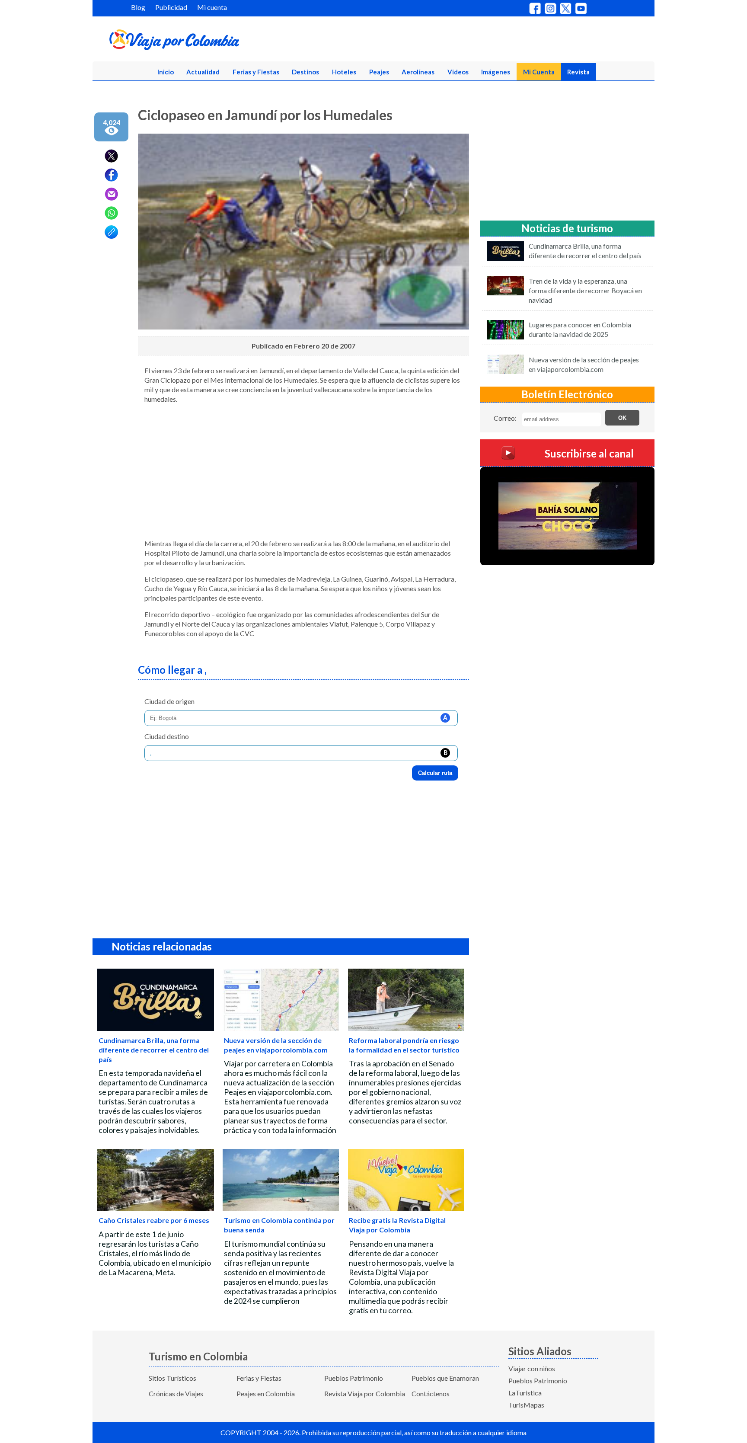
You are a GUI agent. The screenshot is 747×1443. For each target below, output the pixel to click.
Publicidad (171, 7)
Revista (578, 72)
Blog (138, 7)
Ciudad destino (166, 736)
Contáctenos (431, 1393)
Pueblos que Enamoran (445, 1378)
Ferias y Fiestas (256, 72)
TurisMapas (526, 1405)
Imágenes (495, 72)
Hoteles (344, 72)
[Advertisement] (303, 471)
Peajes (379, 72)
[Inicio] (216, 41)
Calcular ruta (435, 773)
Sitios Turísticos (172, 1378)
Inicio (165, 72)
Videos (458, 72)
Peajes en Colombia (265, 1393)
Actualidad (203, 72)
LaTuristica (525, 1393)
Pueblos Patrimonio (353, 1378)
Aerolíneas (418, 72)
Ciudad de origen (169, 701)
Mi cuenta (212, 7)
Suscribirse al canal (589, 453)
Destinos (305, 72)
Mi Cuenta (539, 72)
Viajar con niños (531, 1368)
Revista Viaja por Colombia (364, 1393)
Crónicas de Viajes (176, 1393)
